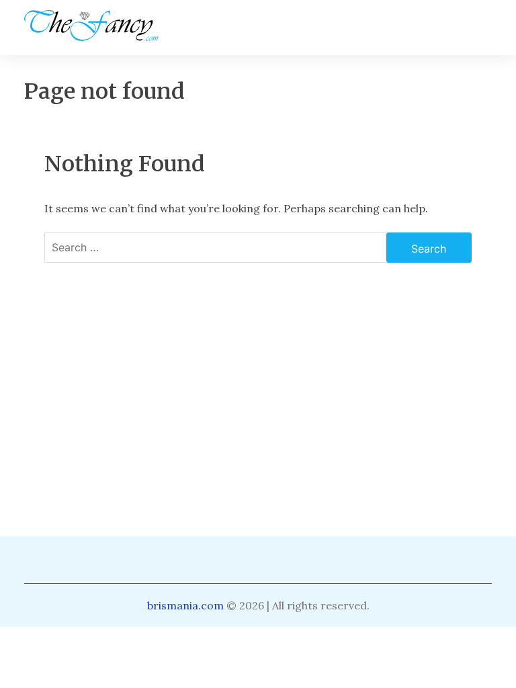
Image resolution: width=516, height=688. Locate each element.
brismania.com (185, 605)
